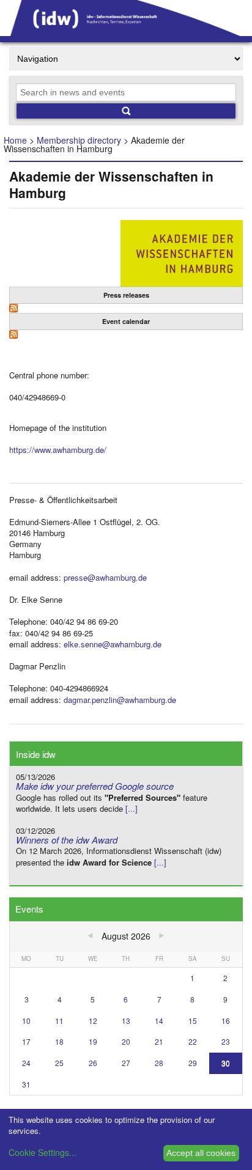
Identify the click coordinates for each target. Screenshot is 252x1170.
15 (192, 1020)
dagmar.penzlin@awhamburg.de (120, 699)
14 (159, 1020)
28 (159, 1063)
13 (126, 1020)
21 (159, 1041)
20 (126, 1041)
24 (26, 1063)
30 (225, 1063)
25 (59, 1063)
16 (225, 1020)
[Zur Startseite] (126, 32)
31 (26, 1084)
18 (59, 1041)
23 (225, 1041)
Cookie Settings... (42, 1152)
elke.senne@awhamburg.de (112, 644)
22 (192, 1041)
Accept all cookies (200, 1153)
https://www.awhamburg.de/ (57, 449)
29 (192, 1063)
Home (15, 140)
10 (26, 1020)
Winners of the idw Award (66, 839)
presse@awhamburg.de (105, 577)
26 (93, 1063)
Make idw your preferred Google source (95, 785)
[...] (131, 808)
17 (26, 1041)
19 (93, 1041)
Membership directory (79, 140)
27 (126, 1063)
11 (59, 1020)
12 (93, 1020)
